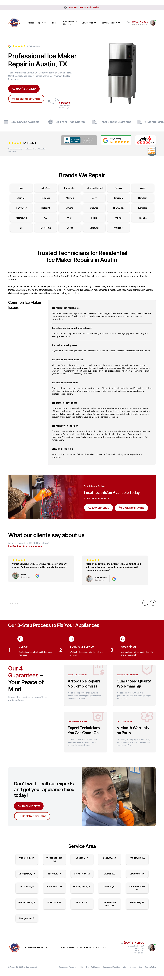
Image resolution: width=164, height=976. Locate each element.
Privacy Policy (150, 967)
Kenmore (142, 208)
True (21, 188)
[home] (14, 23)
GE (45, 217)
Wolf (69, 217)
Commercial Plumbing (67, 967)
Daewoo (94, 208)
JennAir (118, 188)
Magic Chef (70, 188)
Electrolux (45, 227)
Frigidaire (45, 198)
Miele (94, 217)
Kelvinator (21, 208)
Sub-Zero (45, 188)
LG (21, 227)
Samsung (94, 227)
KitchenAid (21, 217)
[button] (37, 23)
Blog (140, 967)
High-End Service (93, 967)
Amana (69, 208)
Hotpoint (45, 208)
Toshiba (143, 217)
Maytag (70, 198)
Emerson (118, 198)
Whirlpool (118, 227)
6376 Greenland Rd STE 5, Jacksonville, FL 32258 (83, 947)
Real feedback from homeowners (25, 546)
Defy (94, 198)
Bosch (70, 227)
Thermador (118, 208)
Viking (118, 217)
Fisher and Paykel (94, 188)
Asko (142, 188)
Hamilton (142, 198)
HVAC (81, 967)
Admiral (21, 198)
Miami (125, 967)
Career (133, 967)
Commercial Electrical (111, 967)
